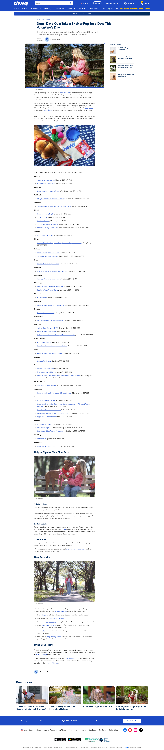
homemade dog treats (49, 625)
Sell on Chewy (114, 730)
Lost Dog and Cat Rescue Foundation (50, 431)
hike (64, 529)
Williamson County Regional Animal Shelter (52, 413)
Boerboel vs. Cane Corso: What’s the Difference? (125, 57)
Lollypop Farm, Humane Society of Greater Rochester (56, 335)
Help (76, 730)
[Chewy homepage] (21, 3)
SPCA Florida (42, 217)
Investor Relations (50, 730)
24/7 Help (112, 3)
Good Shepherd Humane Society (48, 191)
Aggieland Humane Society (46, 417)
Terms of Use (48, 747)
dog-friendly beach (54, 637)
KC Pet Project (42, 298)
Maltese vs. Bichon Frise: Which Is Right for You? (125, 66)
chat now (101, 721)
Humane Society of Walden (46, 331)
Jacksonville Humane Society (47, 224)
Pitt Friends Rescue (44, 342)
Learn (84, 730)
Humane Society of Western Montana (50, 305)
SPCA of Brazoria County (46, 401)
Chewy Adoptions (71, 658)
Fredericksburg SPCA (44, 428)
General (48, 19)
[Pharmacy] (92, 740)
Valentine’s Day (64, 93)
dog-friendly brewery (56, 618)
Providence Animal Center (46, 372)
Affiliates (63, 730)
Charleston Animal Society (46, 385)
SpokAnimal (41, 439)
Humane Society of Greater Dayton (49, 353)
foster (38, 655)
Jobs (70, 730)
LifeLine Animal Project (45, 235)
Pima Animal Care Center (46, 183)
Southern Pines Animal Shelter (47, 290)
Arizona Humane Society (46, 180)
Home (38, 19)
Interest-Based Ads (71, 747)
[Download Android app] (74, 739)
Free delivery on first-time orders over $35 (135, 9)
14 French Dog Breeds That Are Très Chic (126, 75)
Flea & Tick (114, 9)
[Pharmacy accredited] (107, 740)
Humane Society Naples (45, 214)
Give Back (92, 730)
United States (28, 730)
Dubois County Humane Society (48, 253)
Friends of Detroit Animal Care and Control (52, 271)
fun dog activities (61, 611)
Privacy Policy (58, 747)
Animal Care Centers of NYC (47, 328)
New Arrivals (94, 9)
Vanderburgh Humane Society (47, 256)
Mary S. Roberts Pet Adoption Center (50, 199)
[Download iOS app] (60, 739)
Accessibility (84, 747)
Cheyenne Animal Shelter (46, 446)
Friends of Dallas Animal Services (49, 410)
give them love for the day (75, 549)
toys (86, 108)
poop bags (48, 110)
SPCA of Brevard (43, 221)
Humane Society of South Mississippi (50, 286)
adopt (44, 655)
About (38, 730)
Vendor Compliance (116, 747)
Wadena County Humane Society (49, 279)
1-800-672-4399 (70, 721)
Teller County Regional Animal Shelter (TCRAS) (54, 206)
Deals (103, 9)
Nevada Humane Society (46, 313)
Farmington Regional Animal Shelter (50, 320)
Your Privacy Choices (134, 747)
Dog (43, 19)
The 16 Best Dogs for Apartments (124, 49)
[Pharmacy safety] (101, 740)
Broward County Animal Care (47, 228)
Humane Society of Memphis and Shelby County (54, 393)
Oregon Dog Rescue (44, 361)
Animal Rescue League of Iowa (48, 264)
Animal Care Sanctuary (45, 369)
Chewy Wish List (52, 663)
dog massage (51, 622)
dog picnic (45, 615)
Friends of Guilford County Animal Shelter (52, 346)
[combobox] (54, 3)
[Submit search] (70, 3)
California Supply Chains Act (99, 747)
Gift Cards (102, 730)
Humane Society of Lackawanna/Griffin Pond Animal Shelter (58, 375)
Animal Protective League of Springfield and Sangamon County (59, 243)
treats (91, 108)
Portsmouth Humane (44, 424)
